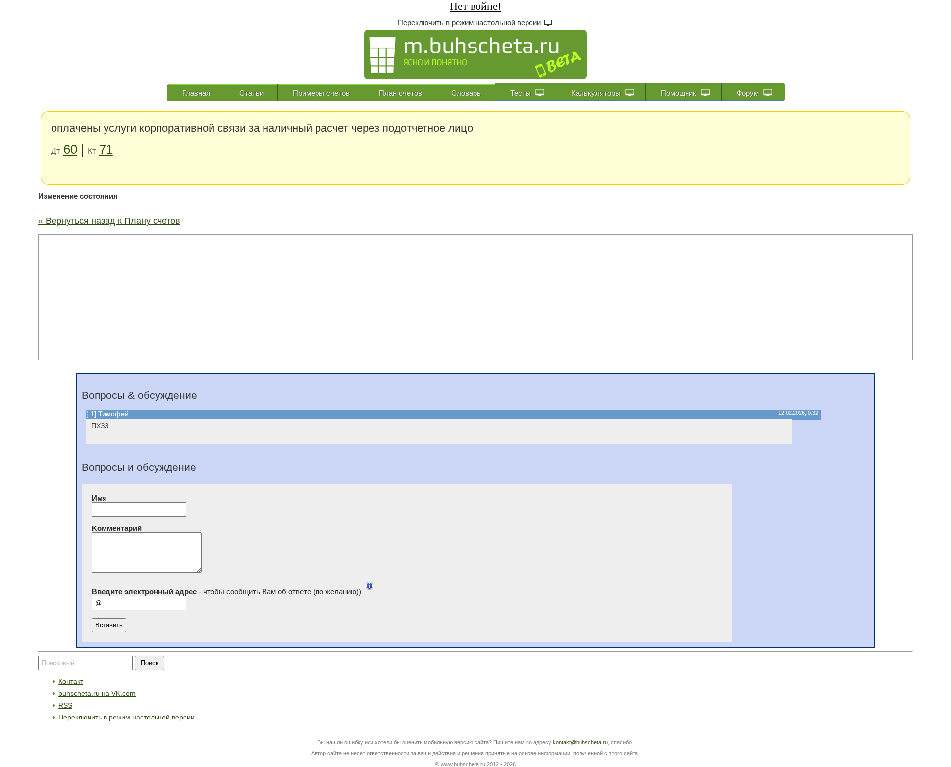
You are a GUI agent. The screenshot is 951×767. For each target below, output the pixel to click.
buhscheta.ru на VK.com (97, 693)
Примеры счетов (321, 93)
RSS (65, 705)
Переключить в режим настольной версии (470, 23)
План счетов (400, 93)
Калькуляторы (597, 93)
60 (70, 149)
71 (106, 149)
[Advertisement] (475, 296)
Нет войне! (475, 6)
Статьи (251, 93)
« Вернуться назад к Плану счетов (109, 221)
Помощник (679, 93)
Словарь (466, 93)
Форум (749, 93)
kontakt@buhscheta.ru (580, 742)
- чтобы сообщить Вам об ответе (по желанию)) (226, 592)
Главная (196, 93)
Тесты (521, 93)
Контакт (70, 681)
